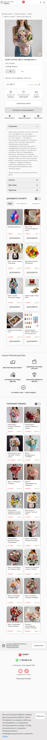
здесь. (5, 736)
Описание (13, 126)
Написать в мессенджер (23, 110)
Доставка (13, 185)
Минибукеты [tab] (21, 204)
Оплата (12, 180)
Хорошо (40, 716)
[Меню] (44, 2)
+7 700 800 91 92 (25, 660)
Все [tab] (10, 204)
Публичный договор (23, 678)
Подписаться (38, 645)
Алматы (6, 3)
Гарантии (12, 190)
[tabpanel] (23, 278)
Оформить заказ (24, 103)
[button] (20, 54)
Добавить (14, 238)
